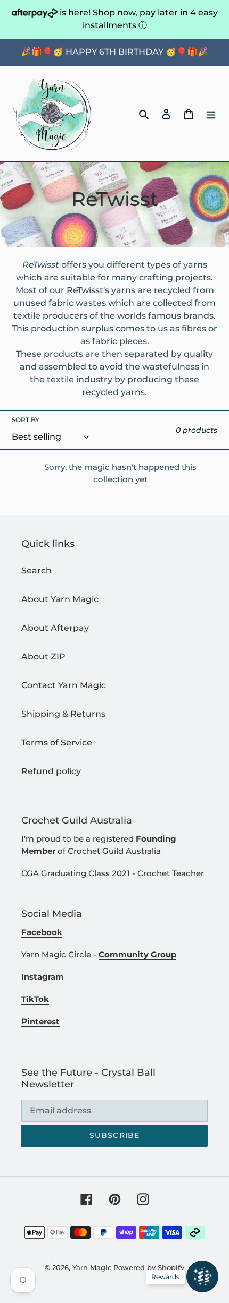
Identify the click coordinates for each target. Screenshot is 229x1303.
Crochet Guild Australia (114, 851)
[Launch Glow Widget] (202, 1276)
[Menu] (211, 113)
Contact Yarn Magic (63, 685)
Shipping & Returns (63, 714)
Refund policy (51, 771)
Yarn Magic (91, 1267)
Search (36, 570)
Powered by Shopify (148, 1267)
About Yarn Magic (60, 599)
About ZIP (43, 657)
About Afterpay (55, 628)
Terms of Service (56, 743)
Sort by (25, 420)
